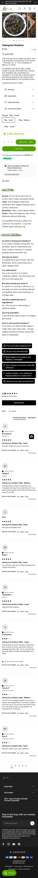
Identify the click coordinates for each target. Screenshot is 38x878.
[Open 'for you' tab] (31, 436)
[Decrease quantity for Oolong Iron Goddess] (4, 142)
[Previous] (3, 2)
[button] (12, 766)
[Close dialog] (36, 427)
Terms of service (28, 866)
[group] (19, 393)
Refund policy (9, 866)
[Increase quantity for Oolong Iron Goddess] (12, 142)
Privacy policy (18, 866)
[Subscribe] (32, 823)
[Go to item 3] (19, 40)
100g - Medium (24, 120)
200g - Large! (9, 126)
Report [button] (22, 496)
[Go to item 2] (16, 40)
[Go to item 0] (14, 40)
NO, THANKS (9, 447)
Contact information (24, 869)
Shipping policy (12, 869)
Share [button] (26, 496)
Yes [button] (18, 496)
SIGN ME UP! (9, 444)
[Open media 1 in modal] (24, 16)
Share (7, 181)
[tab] (19, 418)
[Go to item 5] (24, 40)
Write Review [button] (19, 403)
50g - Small (8, 120)
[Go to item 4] (21, 40)
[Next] (35, 2)
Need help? (9, 54)
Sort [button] (4, 411)
